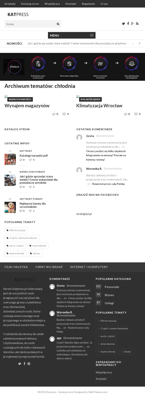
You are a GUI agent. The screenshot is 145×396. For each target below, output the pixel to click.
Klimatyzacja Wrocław (99, 105)
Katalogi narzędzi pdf (34, 155)
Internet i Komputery (89, 267)
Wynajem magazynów (27, 105)
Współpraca (52, 3)
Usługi (109, 303)
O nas (104, 3)
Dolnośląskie (90, 99)
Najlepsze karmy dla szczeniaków (33, 205)
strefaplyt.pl (84, 214)
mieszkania (39, 245)
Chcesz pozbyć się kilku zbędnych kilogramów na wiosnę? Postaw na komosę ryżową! (106, 155)
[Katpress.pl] (18, 14)
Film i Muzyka (16, 267)
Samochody (17, 253)
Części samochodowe (23, 237)
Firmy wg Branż (49, 267)
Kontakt (71, 3)
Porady (40, 171)
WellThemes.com (97, 392)
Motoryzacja (17, 230)
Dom (31, 171)
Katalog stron (30, 3)
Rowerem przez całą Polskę (108, 183)
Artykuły (10, 3)
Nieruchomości (20, 99)
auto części (17, 245)
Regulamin (88, 3)
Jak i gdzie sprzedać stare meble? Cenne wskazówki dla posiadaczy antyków (75, 43)
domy (36, 253)
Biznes (24, 171)
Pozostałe (112, 287)
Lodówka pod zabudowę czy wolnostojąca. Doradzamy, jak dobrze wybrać (72, 354)
